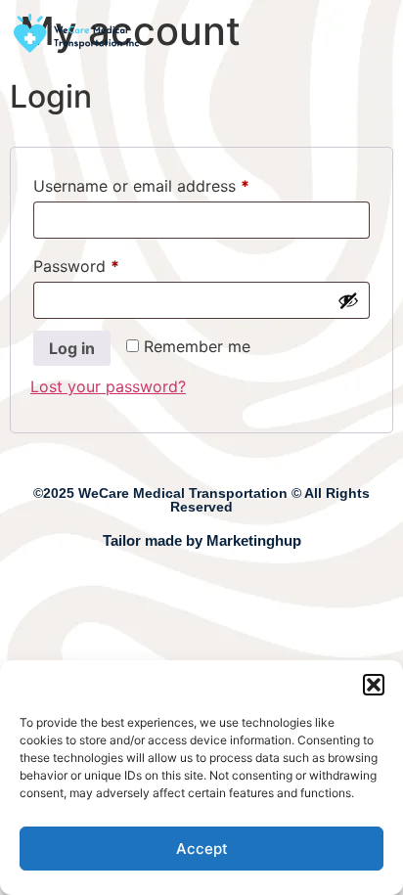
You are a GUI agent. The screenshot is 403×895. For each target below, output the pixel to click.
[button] (373, 684)
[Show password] (348, 300)
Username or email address (173, 183)
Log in (72, 348)
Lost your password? (108, 386)
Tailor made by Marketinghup (202, 540)
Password (108, 263)
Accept (202, 848)
